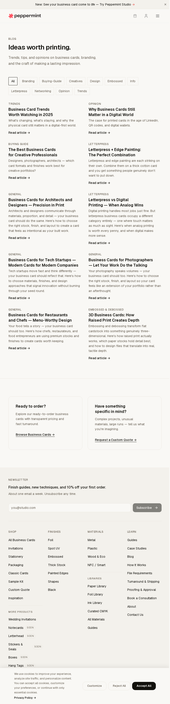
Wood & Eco (96, 557)
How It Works (136, 565)
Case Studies (137, 548)
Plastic (92, 548)
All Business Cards (21, 540)
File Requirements (139, 573)
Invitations (15, 548)
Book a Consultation (142, 598)
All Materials (96, 619)
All (13, 81)
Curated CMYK (98, 611)
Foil (50, 540)
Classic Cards (18, 573)
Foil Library (95, 594)
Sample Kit (15, 582)
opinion (64, 91)
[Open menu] (158, 16)
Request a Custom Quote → (116, 440)
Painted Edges (58, 573)
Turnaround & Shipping (143, 582)
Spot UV (54, 548)
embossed (115, 81)
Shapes (53, 582)
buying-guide (52, 81)
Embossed (55, 557)
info (132, 81)
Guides (93, 628)
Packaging (15, 565)
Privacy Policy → (25, 698)
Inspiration (15, 598)
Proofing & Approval (141, 590)
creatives (76, 81)
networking (43, 91)
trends (82, 91)
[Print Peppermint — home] (24, 16)
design (95, 81)
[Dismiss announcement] (165, 4)
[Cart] (135, 15)
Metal (91, 540)
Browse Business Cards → (35, 435)
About (131, 607)
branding (28, 81)
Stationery (15, 557)
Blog (130, 557)
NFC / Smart (96, 565)
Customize (94, 686)
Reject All (119, 686)
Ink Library (95, 603)
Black (52, 590)
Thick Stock (57, 565)
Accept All (144, 686)
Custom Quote (19, 590)
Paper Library (97, 586)
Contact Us (135, 615)
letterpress (19, 91)
